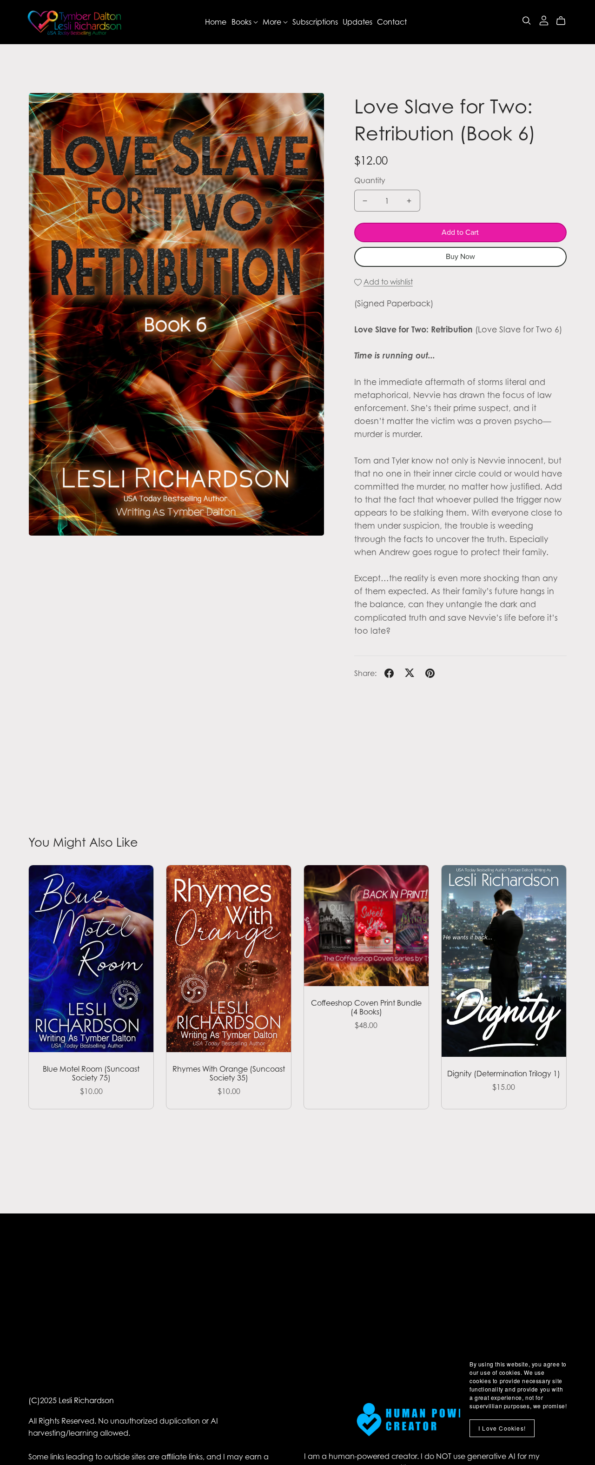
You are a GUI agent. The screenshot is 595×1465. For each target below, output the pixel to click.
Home (215, 22)
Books (242, 22)
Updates (357, 22)
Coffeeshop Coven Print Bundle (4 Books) (366, 1007)
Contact (392, 22)
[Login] (543, 19)
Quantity (369, 180)
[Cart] (564, 21)
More (273, 22)
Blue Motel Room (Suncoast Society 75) (91, 1073)
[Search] (526, 20)
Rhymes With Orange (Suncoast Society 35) (228, 1073)
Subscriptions (315, 22)
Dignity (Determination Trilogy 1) (503, 1073)
